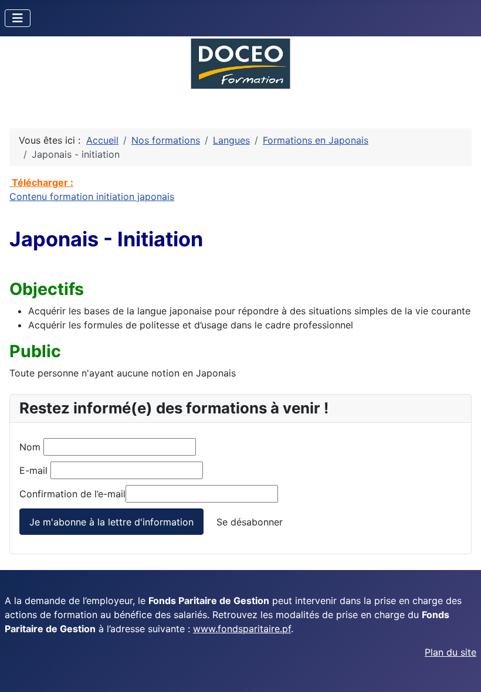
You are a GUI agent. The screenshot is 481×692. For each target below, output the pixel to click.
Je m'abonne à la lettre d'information (111, 522)
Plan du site (450, 652)
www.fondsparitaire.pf (242, 629)
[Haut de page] (460, 670)
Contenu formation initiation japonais (91, 196)
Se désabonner (249, 522)
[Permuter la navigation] (18, 18)
